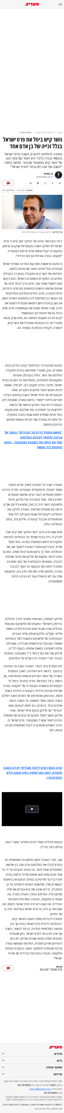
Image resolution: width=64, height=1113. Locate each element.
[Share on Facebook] (52, 183)
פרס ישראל (56, 969)
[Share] (59, 183)
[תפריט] (61, 5)
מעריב (59, 132)
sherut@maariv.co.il (40, 1089)
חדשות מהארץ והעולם (44, 132)
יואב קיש (44, 969)
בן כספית (48, 173)
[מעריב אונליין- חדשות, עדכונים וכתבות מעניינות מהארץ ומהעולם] (32, 4)
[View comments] (8, 183)
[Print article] (30, 183)
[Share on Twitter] (45, 183)
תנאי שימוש (56, 1108)
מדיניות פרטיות (42, 1108)
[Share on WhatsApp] (37, 183)
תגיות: (59, 966)
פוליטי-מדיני (25, 132)
